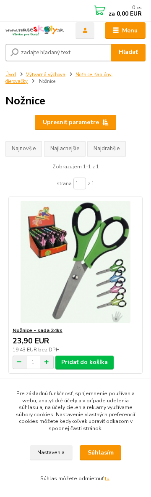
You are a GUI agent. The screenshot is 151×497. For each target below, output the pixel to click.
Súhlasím (101, 453)
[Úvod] (34, 30)
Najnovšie (24, 148)
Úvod (10, 75)
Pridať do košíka (84, 362)
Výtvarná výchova (45, 75)
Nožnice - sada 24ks (37, 330)
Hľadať (128, 52)
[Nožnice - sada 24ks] (76, 262)
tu (107, 478)
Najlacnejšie (64, 148)
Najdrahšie (107, 148)
